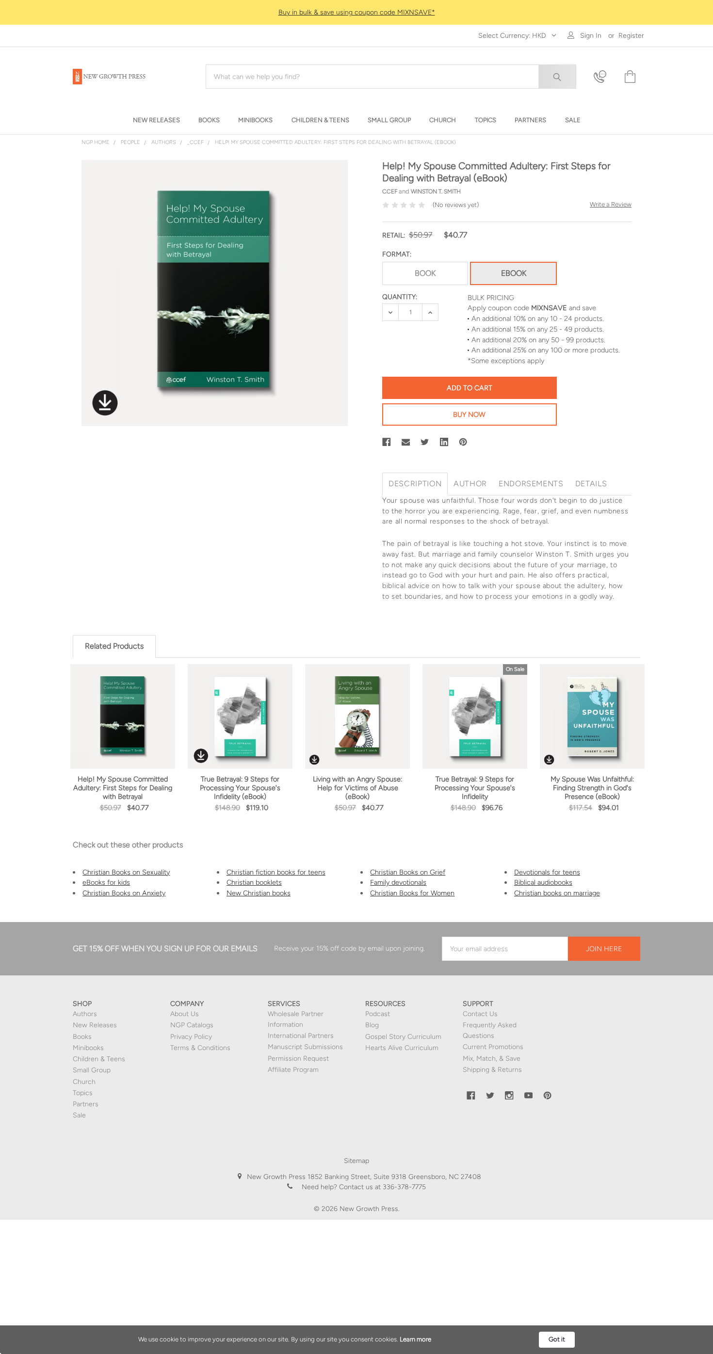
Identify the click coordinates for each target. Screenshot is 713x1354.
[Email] (406, 442)
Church (84, 1082)
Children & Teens (99, 1059)
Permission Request (298, 1058)
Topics (83, 1093)
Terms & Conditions (200, 1048)
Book (425, 273)
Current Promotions (493, 1047)
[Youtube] (528, 1095)
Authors (85, 1014)
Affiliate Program (293, 1070)
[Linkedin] (444, 442)
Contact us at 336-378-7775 (381, 1187)
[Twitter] (425, 442)
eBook (513, 273)
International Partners (301, 1036)
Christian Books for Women (412, 893)
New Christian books (259, 893)
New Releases (95, 1025)
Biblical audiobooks (543, 882)
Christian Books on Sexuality (126, 872)
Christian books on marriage (557, 893)
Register (631, 36)
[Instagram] (509, 1095)
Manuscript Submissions (305, 1047)
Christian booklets (254, 882)
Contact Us (480, 1014)
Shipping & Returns (492, 1070)
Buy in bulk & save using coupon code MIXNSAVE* (356, 12)
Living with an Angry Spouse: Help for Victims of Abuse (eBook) (357, 788)
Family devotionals (398, 882)
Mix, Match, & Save (491, 1058)
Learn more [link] (415, 1339)
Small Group (92, 1070)
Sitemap (356, 1161)
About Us (184, 1014)
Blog (372, 1025)
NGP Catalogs (191, 1025)
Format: (396, 254)
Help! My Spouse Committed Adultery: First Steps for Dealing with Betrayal (122, 788)
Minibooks (88, 1048)
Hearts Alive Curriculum (401, 1048)
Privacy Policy (191, 1037)
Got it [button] (557, 1339)
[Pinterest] (463, 442)
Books (82, 1037)
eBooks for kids (106, 882)
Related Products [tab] (114, 646)
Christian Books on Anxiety (123, 893)
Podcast (377, 1014)
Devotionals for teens (547, 872)
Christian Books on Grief (407, 872)
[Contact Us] (603, 77)
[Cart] (629, 77)
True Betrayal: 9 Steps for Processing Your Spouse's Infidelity (475, 788)
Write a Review (611, 204)
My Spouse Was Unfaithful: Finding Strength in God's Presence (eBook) (592, 788)
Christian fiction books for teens (276, 872)
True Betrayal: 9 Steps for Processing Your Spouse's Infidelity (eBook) (240, 788)
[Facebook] (386, 442)
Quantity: (399, 297)
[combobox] (391, 76)
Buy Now (469, 414)
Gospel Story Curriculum (403, 1037)
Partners (85, 1104)
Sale (79, 1115)
